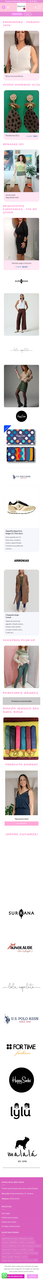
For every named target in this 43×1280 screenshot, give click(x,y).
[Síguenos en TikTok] (32, 1)
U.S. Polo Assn (27, 1263)
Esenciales (30, 1248)
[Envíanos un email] (34, 1)
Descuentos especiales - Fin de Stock (20, 212)
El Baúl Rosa (13, 1248)
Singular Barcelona (8, 1263)
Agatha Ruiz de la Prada (9, 1241)
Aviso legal (6, 1216)
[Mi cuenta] (36, 7)
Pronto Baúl (33, 1255)
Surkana (18, 1263)
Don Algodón (31, 1244)
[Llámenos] (36, 1)
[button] (3, 7)
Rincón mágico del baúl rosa (21, 712)
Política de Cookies (9, 1224)
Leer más (22, 826)
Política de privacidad (10, 1220)
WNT (35, 1263)
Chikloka (22, 1244)
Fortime (37, 1248)
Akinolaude (22, 1241)
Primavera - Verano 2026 (21, 24)
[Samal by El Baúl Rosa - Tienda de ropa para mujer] (21, 7)
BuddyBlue (13, 1244)
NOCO (26, 1255)
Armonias (5, 1244)
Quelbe (10, 1259)
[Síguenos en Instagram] (30, 1)
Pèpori (4, 1259)
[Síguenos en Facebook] (28, 1)
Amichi (30, 1241)
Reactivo (17, 1259)
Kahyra (14, 1252)
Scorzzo (24, 1259)
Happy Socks (6, 1252)
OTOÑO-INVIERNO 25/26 (21, 87)
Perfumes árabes (20, 695)
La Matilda (22, 1252)
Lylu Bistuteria (17, 1255)
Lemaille (30, 1252)
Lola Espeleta (6, 1255)
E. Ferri (4, 1248)
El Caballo (22, 1248)
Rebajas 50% (13, 147)
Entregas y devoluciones (11, 1228)
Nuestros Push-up (19, 643)
